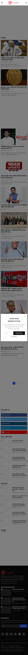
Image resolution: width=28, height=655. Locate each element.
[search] (26, 2)
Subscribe (19, 333)
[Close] (25, 316)
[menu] (2, 2)
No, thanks (14, 336)
